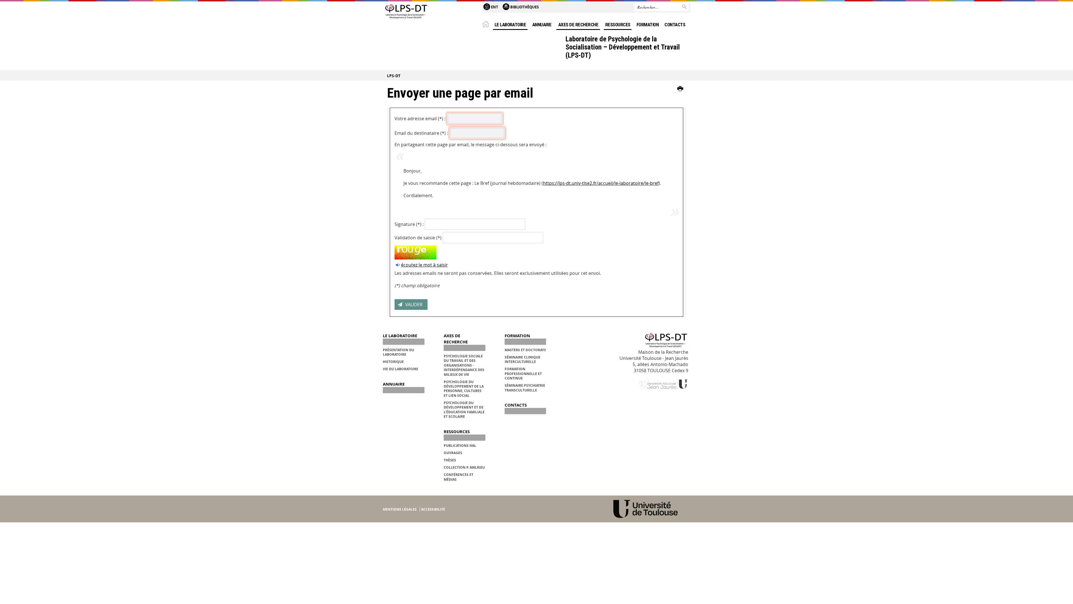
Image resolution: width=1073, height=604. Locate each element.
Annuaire (542, 24)
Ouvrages (453, 452)
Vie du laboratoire (400, 369)
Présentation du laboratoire (398, 352)
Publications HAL (460, 445)
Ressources (617, 24)
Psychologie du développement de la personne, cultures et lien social (464, 388)
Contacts (674, 24)
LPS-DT (393, 75)
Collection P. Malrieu (464, 467)
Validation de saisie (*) (418, 238)
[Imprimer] (680, 89)
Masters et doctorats (525, 350)
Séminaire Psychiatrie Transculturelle (525, 387)
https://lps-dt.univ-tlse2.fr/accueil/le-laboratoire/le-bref (601, 183)
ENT (494, 7)
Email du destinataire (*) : (421, 133)
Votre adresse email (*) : (420, 118)
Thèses (450, 460)
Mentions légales (400, 509)
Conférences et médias (458, 477)
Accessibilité (433, 509)
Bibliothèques (524, 7)
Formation (648, 24)
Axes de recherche (578, 24)
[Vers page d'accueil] (405, 12)
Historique (393, 361)
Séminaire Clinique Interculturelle (522, 359)
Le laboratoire (510, 24)
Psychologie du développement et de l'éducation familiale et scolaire (464, 409)
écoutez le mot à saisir (424, 265)
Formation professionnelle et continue (523, 374)
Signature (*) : (409, 224)
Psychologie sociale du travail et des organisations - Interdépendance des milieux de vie (464, 365)
